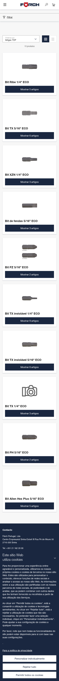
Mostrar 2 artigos (29, 274)
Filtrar (10, 17)
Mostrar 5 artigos (29, 89)
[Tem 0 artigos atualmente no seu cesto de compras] (53, 4)
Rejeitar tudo (29, 666)
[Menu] (5, 4)
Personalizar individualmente (30, 658)
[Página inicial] (29, 4)
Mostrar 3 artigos (29, 181)
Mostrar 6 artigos (29, 135)
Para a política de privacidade (17, 650)
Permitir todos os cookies (29, 675)
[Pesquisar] (47, 4)
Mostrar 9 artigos (29, 320)
